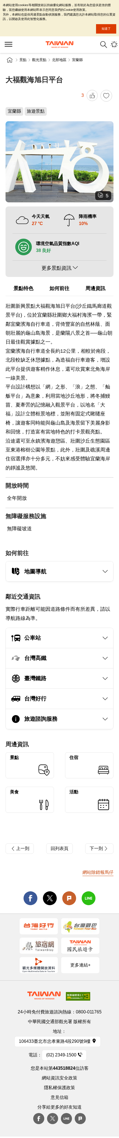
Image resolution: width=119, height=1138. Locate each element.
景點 (23, 60)
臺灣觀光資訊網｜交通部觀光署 (59, 44)
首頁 (10, 59)
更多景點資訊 (56, 268)
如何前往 (59, 288)
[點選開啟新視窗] (38, 926)
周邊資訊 (95, 288)
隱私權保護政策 (59, 1087)
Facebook (38, 1118)
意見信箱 (59, 1097)
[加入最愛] (106, 96)
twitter (50, 898)
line (88, 898)
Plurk (69, 898)
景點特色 (23, 288)
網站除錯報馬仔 (97, 872)
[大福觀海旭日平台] (59, 162)
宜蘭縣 (77, 60)
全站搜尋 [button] (103, 44)
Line (66, 1118)
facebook (30, 898)
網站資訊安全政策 (59, 1078)
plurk (80, 1118)
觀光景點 (39, 60)
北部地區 (59, 60)
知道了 (106, 28)
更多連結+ (80, 965)
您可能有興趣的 (114, 44)
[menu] (8, 44)
